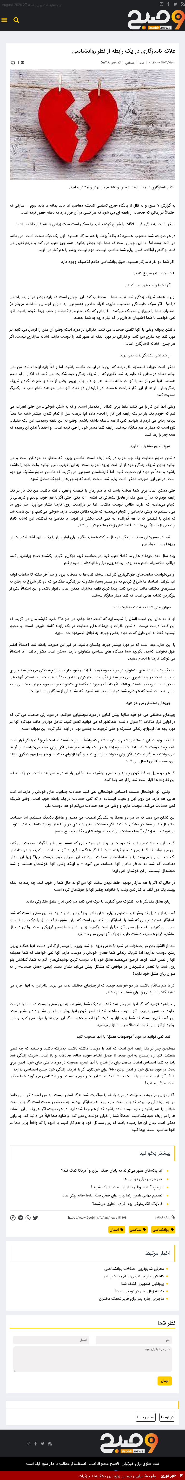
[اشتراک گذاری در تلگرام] (20, 1217)
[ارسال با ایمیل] (22, 62)
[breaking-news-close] (181, 1475)
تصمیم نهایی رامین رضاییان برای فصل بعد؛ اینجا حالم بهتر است (112, 1195)
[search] (16, 20)
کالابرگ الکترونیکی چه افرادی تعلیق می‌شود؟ (127, 1204)
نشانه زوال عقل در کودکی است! (139, 1291)
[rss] (183, 5)
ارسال (164, 1380)
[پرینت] (13, 63)
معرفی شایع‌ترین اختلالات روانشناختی (134, 1269)
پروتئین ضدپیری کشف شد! (142, 1284)
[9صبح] (156, 20)
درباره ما (167, 1417)
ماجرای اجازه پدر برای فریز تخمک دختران (131, 1299)
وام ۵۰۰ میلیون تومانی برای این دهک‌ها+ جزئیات (117, 1476)
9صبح (114, 1464)
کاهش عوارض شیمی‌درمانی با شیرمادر (134, 1276)
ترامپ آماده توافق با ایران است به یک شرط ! (126, 1187)
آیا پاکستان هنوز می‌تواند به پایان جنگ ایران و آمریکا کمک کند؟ (111, 1170)
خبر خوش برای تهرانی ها (142, 1179)
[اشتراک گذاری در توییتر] (35, 1217)
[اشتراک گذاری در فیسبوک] (13, 1218)
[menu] (4, 20)
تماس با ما (145, 1417)
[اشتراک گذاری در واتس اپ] (28, 1218)
